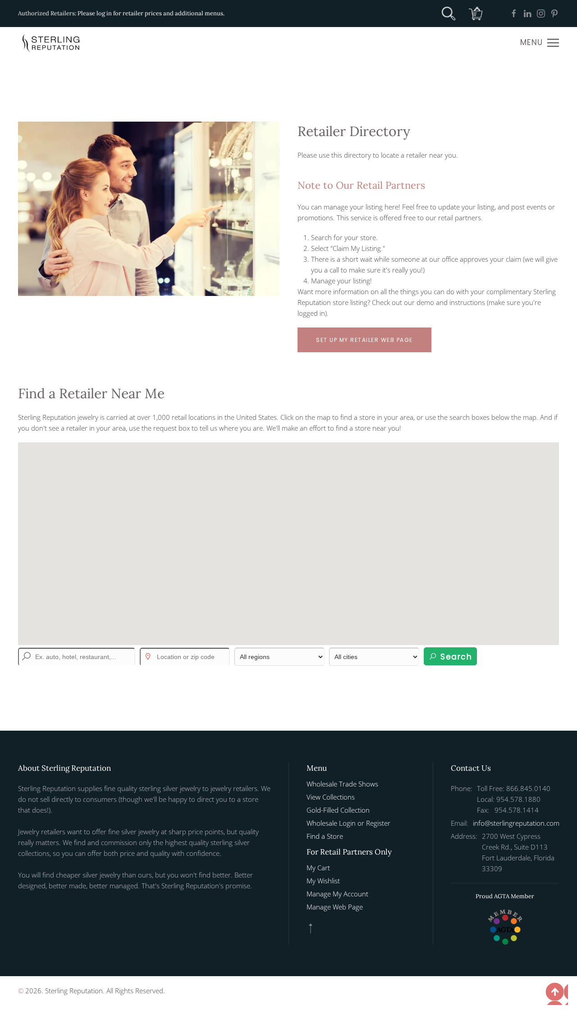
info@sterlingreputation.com (516, 823)
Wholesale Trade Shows (342, 783)
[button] (539, 43)
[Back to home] (52, 43)
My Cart (318, 867)
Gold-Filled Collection (338, 809)
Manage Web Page (335, 906)
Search (455, 656)
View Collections (331, 796)
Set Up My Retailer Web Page (364, 340)
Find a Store (325, 836)
